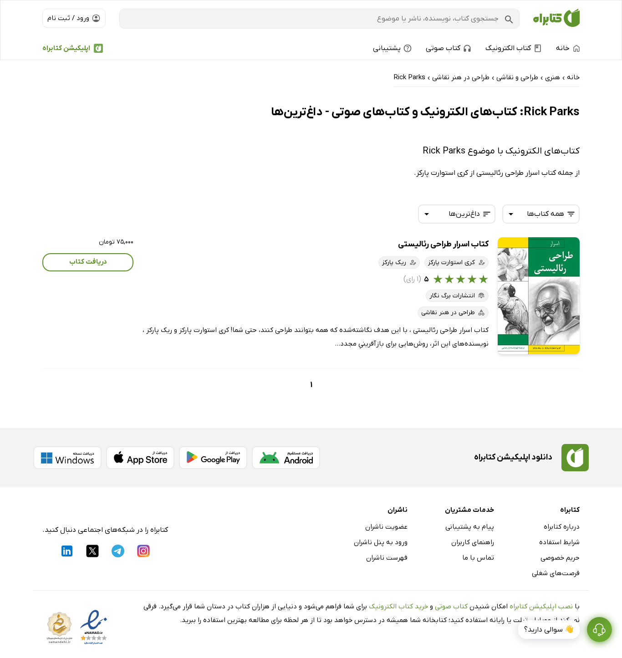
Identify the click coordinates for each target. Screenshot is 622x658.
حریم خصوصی (560, 557)
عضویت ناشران (386, 526)
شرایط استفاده (559, 542)
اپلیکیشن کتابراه (66, 48)
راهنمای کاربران (472, 542)
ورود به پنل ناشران (381, 542)
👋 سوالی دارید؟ (549, 629)
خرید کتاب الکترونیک (398, 606)
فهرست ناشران (387, 557)
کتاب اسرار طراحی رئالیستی (443, 244)
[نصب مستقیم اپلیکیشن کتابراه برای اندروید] (286, 457)
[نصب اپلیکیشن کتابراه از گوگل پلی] (213, 457)
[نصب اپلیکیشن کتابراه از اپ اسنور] (140, 457)
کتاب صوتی (451, 606)
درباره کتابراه (562, 526)
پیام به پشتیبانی (469, 526)
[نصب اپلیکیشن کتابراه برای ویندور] (67, 457)
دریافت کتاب (88, 261)
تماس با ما (478, 557)
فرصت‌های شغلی (556, 573)
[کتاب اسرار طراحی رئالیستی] (539, 295)
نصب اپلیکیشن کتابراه (541, 606)
